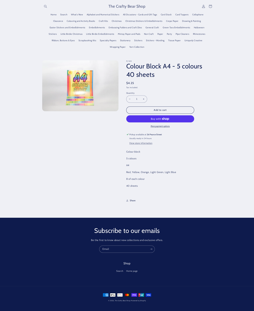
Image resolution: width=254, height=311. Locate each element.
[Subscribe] (151, 249)
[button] (45, 6)
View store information (140, 143)
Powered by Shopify (138, 301)
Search (119, 271)
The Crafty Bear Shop (123, 301)
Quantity (130, 93)
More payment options (160, 126)
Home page (132, 271)
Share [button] (133, 200)
